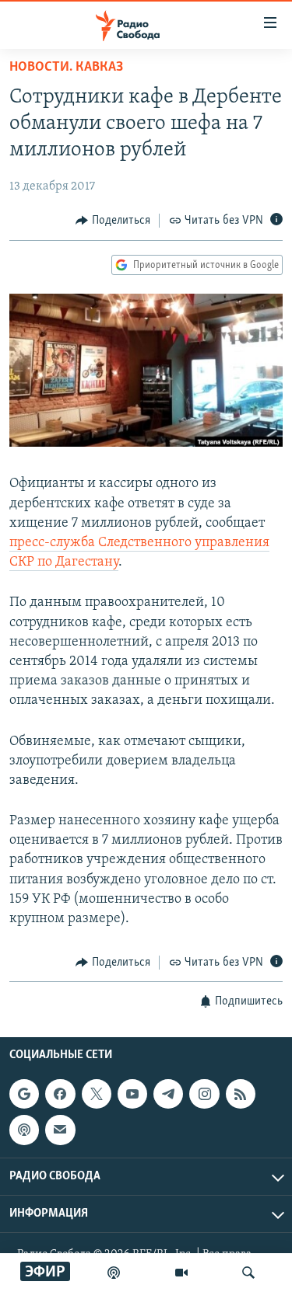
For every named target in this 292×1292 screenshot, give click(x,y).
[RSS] (240, 1094)
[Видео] (181, 1272)
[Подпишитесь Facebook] (60, 1094)
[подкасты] (113, 1272)
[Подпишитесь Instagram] (204, 1094)
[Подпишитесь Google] (24, 1094)
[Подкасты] (24, 1129)
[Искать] (248, 1272)
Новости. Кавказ (66, 68)
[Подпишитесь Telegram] (168, 1094)
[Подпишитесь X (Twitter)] (96, 1094)
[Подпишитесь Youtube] (132, 1094)
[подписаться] (60, 1129)
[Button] (113, 221)
